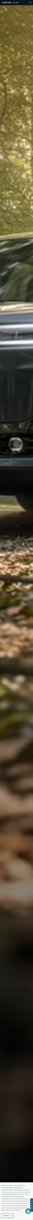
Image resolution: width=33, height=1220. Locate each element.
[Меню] (30, 2)
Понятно (6, 1215)
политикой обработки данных (11, 1187)
